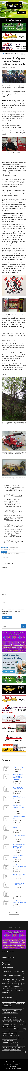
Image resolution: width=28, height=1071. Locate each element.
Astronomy (12, 1001)
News (6, 1033)
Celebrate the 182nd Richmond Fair (18, 884)
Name (4, 587)
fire (18, 551)
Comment (5, 567)
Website (4, 602)
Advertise (8, 1064)
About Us (13, 1066)
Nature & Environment (16, 1031)
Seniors (14, 1045)
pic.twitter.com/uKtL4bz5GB (12, 506)
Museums (21, 1028)
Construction (21, 1008)
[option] (15, 54)
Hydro (5, 1026)
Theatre (6, 1049)
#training (9, 485)
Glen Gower (6, 67)
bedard (9, 551)
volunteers (16, 553)
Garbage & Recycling (9, 1021)
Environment (7, 1015)
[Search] (23, 626)
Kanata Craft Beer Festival (17, 826)
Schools (15, 1042)
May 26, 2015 (18, 542)
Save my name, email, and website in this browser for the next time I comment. (13, 611)
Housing (22, 1024)
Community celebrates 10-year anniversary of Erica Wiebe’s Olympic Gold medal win (13, 990)
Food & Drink (7, 1019)
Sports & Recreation (18, 1047)
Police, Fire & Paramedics (7, 549)
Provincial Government (9, 1040)
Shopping (6, 1047)
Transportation (15, 1049)
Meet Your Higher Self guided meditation (19, 875)
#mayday (6, 487)
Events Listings (6, 964)
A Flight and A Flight (18, 767)
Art (5, 1001)
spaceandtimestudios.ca (9, 951)
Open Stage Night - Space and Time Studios (19, 797)
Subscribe (16, 1062)
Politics (21, 1038)
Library (12, 1026)
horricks (22, 551)
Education (17, 1010)
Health (6, 1024)
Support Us (17, 1064)
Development (7, 1010)
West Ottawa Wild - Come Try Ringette (18, 788)
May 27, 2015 (18, 526)
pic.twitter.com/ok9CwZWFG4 (13, 521)
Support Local (5, 963)
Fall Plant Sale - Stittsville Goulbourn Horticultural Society (18, 807)
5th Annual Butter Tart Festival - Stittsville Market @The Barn (18, 846)
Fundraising (17, 1019)
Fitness (13, 1017)
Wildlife (15, 1052)
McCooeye (4, 553)
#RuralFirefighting (9, 537)
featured (14, 551)
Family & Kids (17, 1015)
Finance (6, 1017)
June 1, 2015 (18, 496)
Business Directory (7, 961)
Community (7, 1005)
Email (4, 594)
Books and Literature (9, 1003)
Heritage (14, 1024)
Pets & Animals (7, 1035)
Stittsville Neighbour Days (18, 892)
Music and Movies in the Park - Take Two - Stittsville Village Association (19, 777)
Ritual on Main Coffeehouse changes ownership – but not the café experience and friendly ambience (13, 984)
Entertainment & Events (10, 1012)
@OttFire (14, 489)
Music (5, 1031)
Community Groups (13, 547)
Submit (8, 1062)
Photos (17, 1035)
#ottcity (13, 535)
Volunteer (6, 1052)
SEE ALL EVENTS (14, 913)
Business (20, 1003)
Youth (22, 1052)
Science (6, 1045)
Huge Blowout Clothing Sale (19, 817)
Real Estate (6, 1042)
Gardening (20, 1021)
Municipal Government (9, 1028)
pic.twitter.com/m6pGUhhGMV (13, 490)
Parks (13, 1033)
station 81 (10, 553)
